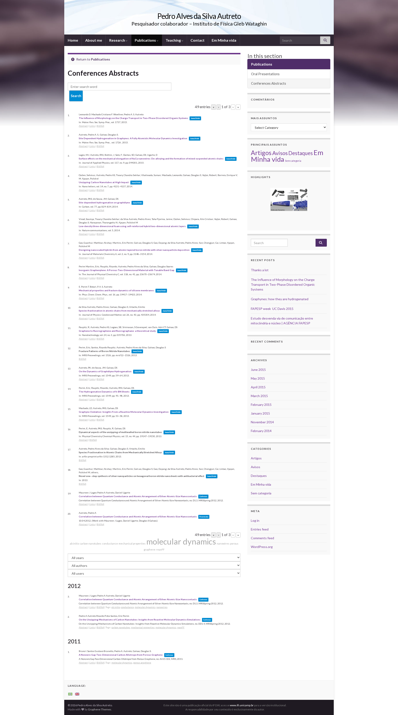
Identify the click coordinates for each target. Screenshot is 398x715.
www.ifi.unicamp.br (242, 705)
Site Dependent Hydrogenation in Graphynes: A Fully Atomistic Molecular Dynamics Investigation (133, 138)
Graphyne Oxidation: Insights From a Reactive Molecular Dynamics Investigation (124, 411)
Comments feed (262, 538)
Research (117, 40)
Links (92, 125)
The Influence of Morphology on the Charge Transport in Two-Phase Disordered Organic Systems (133, 118)
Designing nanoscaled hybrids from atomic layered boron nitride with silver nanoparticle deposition (134, 249)
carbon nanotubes (90, 543)
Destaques (300, 153)
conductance (110, 543)
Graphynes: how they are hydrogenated (279, 299)
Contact (197, 40)
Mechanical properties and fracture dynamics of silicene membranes (116, 290)
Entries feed (260, 529)
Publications (146, 40)
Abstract (83, 125)
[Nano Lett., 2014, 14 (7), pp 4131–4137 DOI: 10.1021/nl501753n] (288, 199)
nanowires (223, 543)
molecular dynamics (181, 541)
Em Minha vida (224, 40)
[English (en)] (77, 694)
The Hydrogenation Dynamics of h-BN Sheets (104, 391)
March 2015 (259, 396)
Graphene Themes (99, 709)
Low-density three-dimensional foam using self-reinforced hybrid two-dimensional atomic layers (132, 226)
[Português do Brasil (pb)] (70, 694)
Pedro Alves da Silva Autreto (199, 16)
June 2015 (258, 370)
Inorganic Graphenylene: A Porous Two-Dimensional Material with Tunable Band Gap (126, 270)
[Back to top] (387, 704)
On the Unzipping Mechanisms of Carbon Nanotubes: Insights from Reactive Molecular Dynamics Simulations (139, 619)
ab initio (74, 543)
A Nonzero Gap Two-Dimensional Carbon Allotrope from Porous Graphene (121, 654)
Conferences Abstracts (268, 83)
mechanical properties (132, 543)
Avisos (280, 153)
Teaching (173, 40)
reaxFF (160, 549)
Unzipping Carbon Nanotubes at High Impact (104, 182)
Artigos (261, 152)
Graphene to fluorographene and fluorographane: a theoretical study (117, 330)
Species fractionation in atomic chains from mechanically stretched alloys (119, 310)
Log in (255, 520)
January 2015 (260, 413)
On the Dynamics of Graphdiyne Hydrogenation (105, 371)
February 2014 (261, 431)
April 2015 (258, 387)
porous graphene (142, 662)
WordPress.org (262, 547)
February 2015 (261, 405)
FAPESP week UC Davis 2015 (272, 309)
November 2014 (262, 422)
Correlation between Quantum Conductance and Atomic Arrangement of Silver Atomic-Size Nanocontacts (138, 496)
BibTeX (100, 125)
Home (73, 40)
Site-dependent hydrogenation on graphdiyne (104, 202)
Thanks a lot (260, 270)
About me (93, 40)
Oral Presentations (265, 74)
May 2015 (258, 378)
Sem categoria (293, 160)
